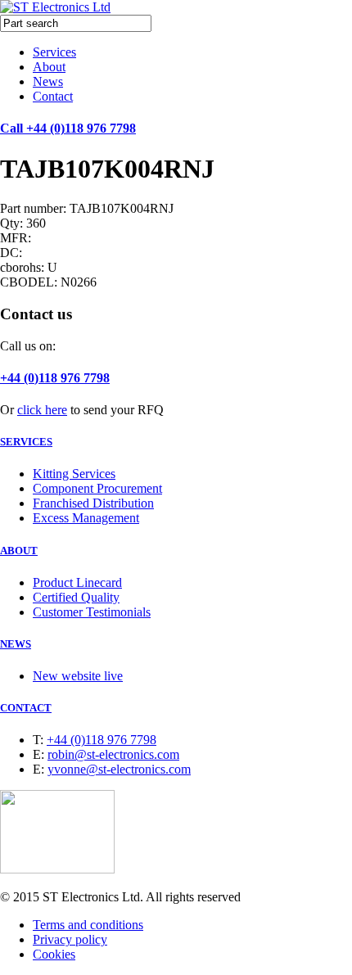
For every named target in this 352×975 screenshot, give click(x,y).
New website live (78, 676)
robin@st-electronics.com (113, 754)
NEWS (15, 644)
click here (42, 410)
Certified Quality (76, 597)
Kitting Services (74, 474)
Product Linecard (77, 582)
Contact (53, 96)
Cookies (54, 954)
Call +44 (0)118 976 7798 (68, 128)
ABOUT (19, 550)
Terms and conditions (88, 925)
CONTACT (26, 708)
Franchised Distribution (93, 503)
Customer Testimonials (92, 612)
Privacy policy (70, 939)
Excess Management (86, 518)
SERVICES (26, 442)
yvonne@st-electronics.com (119, 769)
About (49, 67)
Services (54, 52)
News (48, 81)
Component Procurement (97, 488)
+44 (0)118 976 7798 (55, 378)
